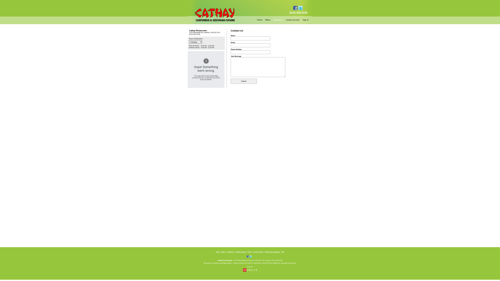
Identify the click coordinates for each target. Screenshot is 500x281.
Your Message (236, 56)
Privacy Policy (258, 252)
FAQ (282, 252)
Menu (267, 20)
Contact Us (278, 20)
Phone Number (236, 49)
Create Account (293, 20)
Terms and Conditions (272, 252)
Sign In (305, 20)
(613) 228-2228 (276, 260)
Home (259, 20)
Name (233, 36)
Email (233, 42)
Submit (243, 81)
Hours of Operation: (196, 39)
